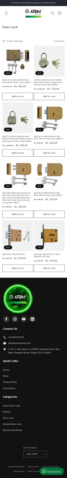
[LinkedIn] (32, 319)
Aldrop (6, 411)
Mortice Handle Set (12, 430)
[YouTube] (24, 319)
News (5, 375)
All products (9, 388)
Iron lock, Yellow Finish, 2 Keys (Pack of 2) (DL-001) (47, 255)
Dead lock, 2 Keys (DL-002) (13, 254)
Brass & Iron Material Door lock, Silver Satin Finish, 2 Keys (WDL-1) (48, 194)
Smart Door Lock (11, 405)
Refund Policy (18, 471)
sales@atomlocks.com (19, 343)
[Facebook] (6, 319)
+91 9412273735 (16, 337)
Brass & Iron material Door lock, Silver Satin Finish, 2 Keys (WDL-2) (16, 81)
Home (6, 369)
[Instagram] (15, 319)
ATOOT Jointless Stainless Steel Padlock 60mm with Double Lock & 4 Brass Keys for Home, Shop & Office (17, 138)
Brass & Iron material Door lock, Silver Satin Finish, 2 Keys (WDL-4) (48, 137)
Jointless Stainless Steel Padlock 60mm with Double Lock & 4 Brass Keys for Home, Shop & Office (48, 82)
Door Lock (8, 418)
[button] (6, 13)
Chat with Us (54, 471)
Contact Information (50, 467)
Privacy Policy (10, 382)
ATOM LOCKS (19, 466)
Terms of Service (34, 471)
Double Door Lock (12, 424)
